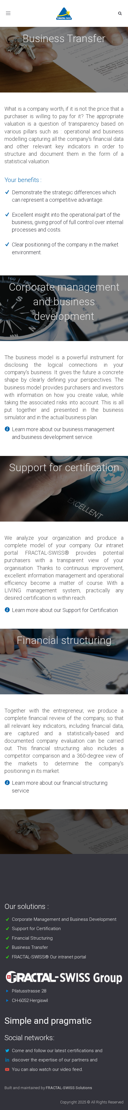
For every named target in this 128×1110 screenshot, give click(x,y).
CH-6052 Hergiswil (30, 1000)
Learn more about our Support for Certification (65, 610)
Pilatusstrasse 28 (29, 991)
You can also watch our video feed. (47, 1069)
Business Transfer (30, 947)
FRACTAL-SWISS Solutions (69, 1088)
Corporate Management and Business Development (64, 919)
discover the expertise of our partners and (54, 1060)
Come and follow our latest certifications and (57, 1050)
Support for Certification (36, 928)
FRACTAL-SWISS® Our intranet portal (49, 957)
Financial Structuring (32, 938)
